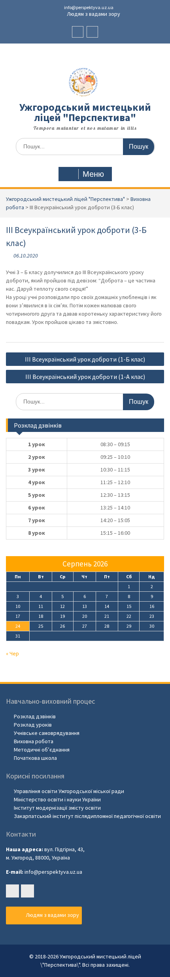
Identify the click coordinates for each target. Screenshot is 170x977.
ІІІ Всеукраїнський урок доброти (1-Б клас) (85, 359)
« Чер (12, 653)
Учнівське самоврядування (46, 733)
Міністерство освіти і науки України (57, 799)
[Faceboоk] (77, 32)
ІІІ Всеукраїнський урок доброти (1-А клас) (85, 377)
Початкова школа (35, 757)
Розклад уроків (33, 724)
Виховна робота (33, 741)
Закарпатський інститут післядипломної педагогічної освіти (87, 816)
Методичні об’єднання (42, 749)
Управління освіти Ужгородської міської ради (69, 791)
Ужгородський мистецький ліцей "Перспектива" (85, 112)
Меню (93, 174)
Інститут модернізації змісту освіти (57, 807)
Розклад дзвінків (35, 716)
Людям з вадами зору (93, 13)
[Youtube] (92, 32)
